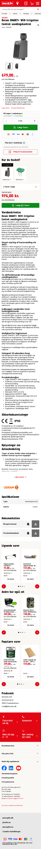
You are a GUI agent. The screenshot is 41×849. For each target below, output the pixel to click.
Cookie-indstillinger (12, 832)
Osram (5, 18)
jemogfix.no (8, 827)
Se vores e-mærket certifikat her (12, 805)
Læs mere (5, 108)
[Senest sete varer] (38, 25)
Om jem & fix (7, 754)
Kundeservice (8, 746)
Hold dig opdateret (10, 761)
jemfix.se (7, 822)
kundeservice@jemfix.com (14, 798)
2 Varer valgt (9, 187)
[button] (18, 586)
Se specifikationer (18, 108)
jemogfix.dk (8, 818)
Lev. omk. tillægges (8, 79)
